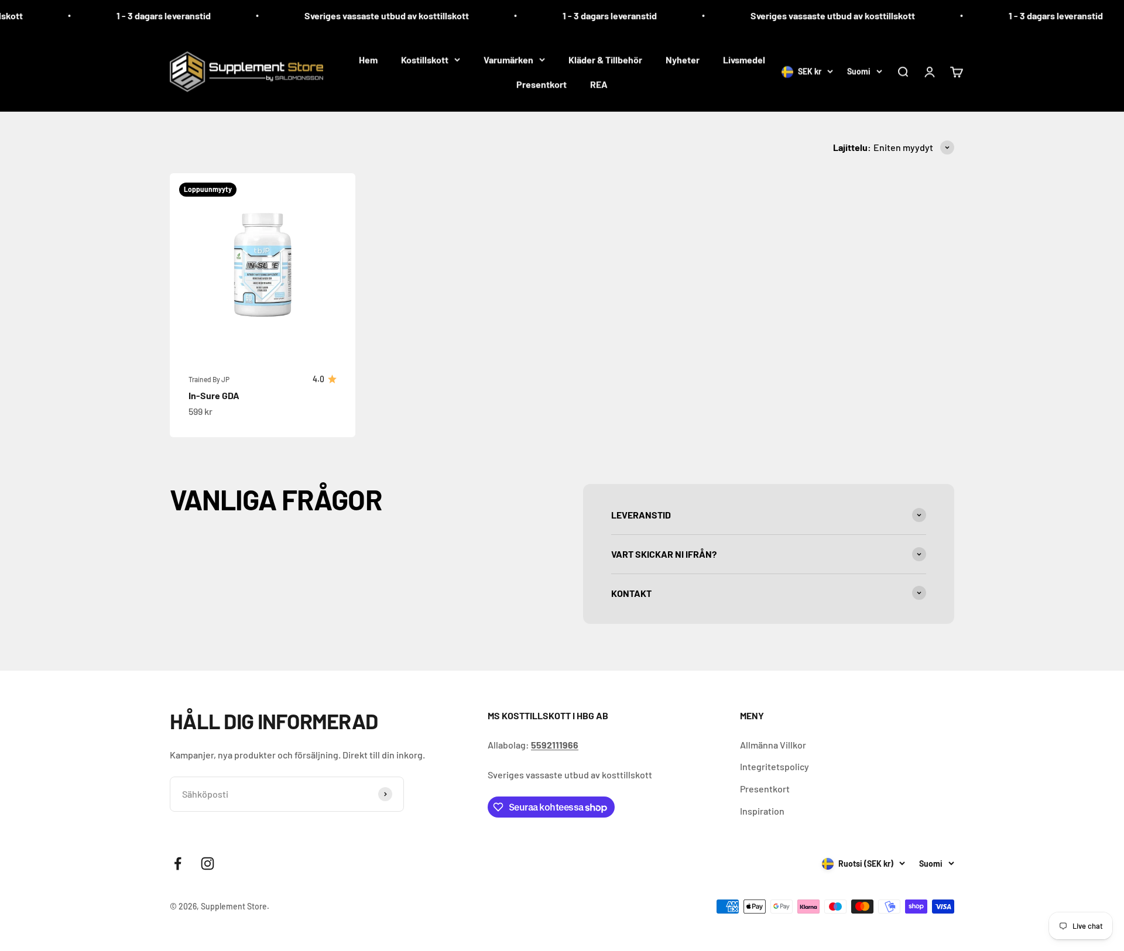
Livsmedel (744, 59)
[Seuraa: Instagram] (207, 863)
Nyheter (683, 59)
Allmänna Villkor (773, 744)
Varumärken (508, 59)
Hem (368, 59)
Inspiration (762, 810)
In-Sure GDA (214, 395)
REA (599, 84)
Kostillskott (424, 59)
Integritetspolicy (774, 766)
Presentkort (541, 84)
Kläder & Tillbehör (605, 59)
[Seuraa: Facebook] (178, 863)
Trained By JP (209, 379)
